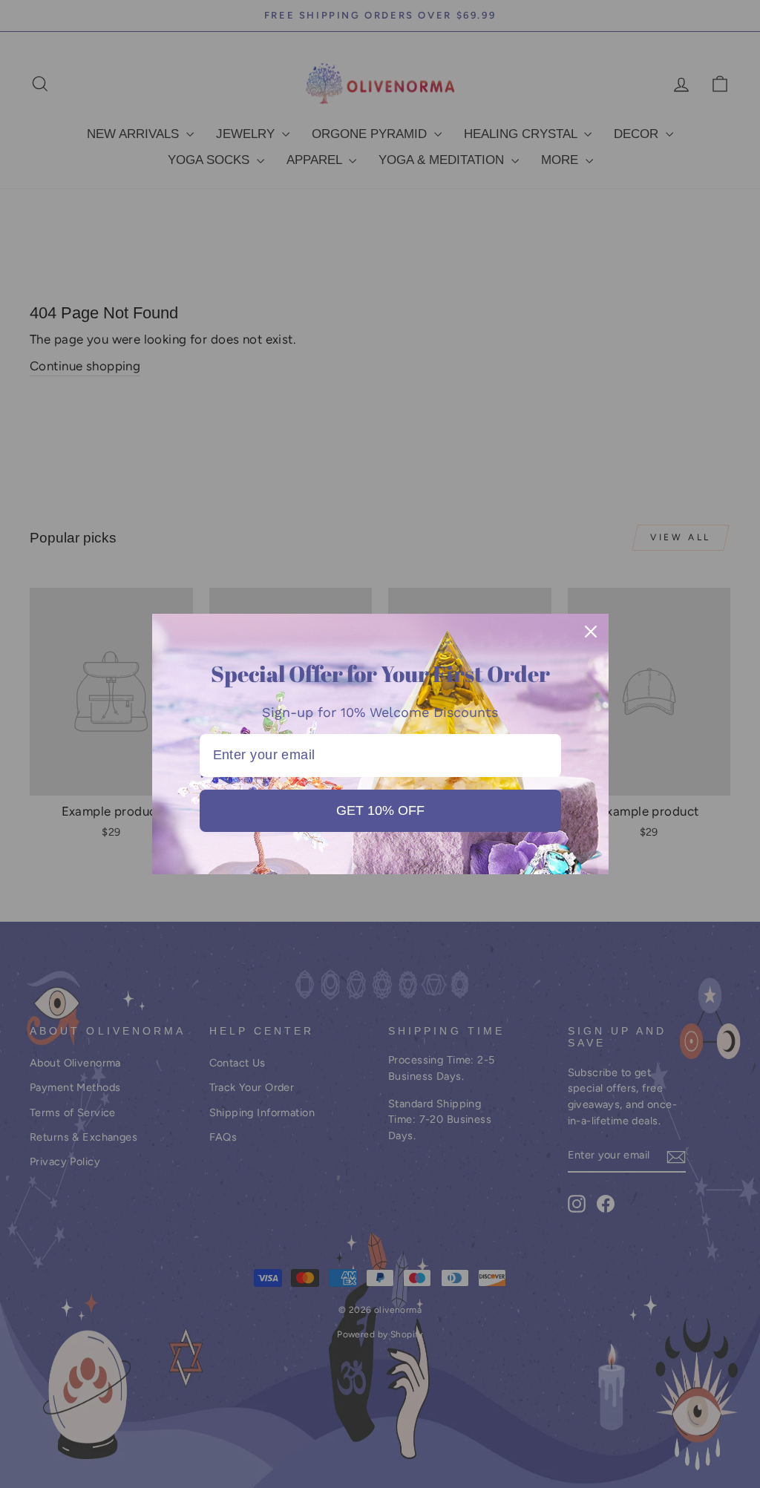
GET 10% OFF (380, 810)
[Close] (591, 631)
